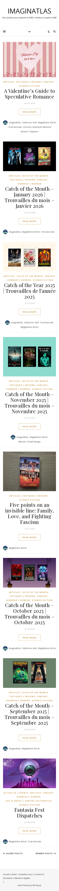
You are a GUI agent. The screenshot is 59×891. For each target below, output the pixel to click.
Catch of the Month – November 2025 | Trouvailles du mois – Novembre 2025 (29, 402)
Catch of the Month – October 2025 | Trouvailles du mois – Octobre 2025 (29, 613)
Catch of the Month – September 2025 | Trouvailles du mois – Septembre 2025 (29, 714)
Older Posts (14, 853)
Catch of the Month (35, 176)
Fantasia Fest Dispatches (29, 812)
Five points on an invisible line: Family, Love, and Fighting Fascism (29, 513)
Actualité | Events (16, 793)
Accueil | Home (10, 874)
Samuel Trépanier (30, 131)
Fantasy (48, 82)
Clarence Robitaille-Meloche (37, 127)
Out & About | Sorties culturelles (29, 801)
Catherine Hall (29, 122)
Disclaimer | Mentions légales (16, 878)
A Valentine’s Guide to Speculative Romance (29, 93)
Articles (8, 82)
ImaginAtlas (29, 11)
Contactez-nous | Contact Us (31, 874)
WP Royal (36, 885)
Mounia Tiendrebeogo (29, 441)
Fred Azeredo (15, 127)
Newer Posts (45, 853)
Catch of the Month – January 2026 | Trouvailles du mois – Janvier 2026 (29, 197)
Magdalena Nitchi (47, 122)
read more (30, 112)
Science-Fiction (29, 86)
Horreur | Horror (29, 184)
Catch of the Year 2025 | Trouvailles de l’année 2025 (29, 291)
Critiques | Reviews (29, 82)
